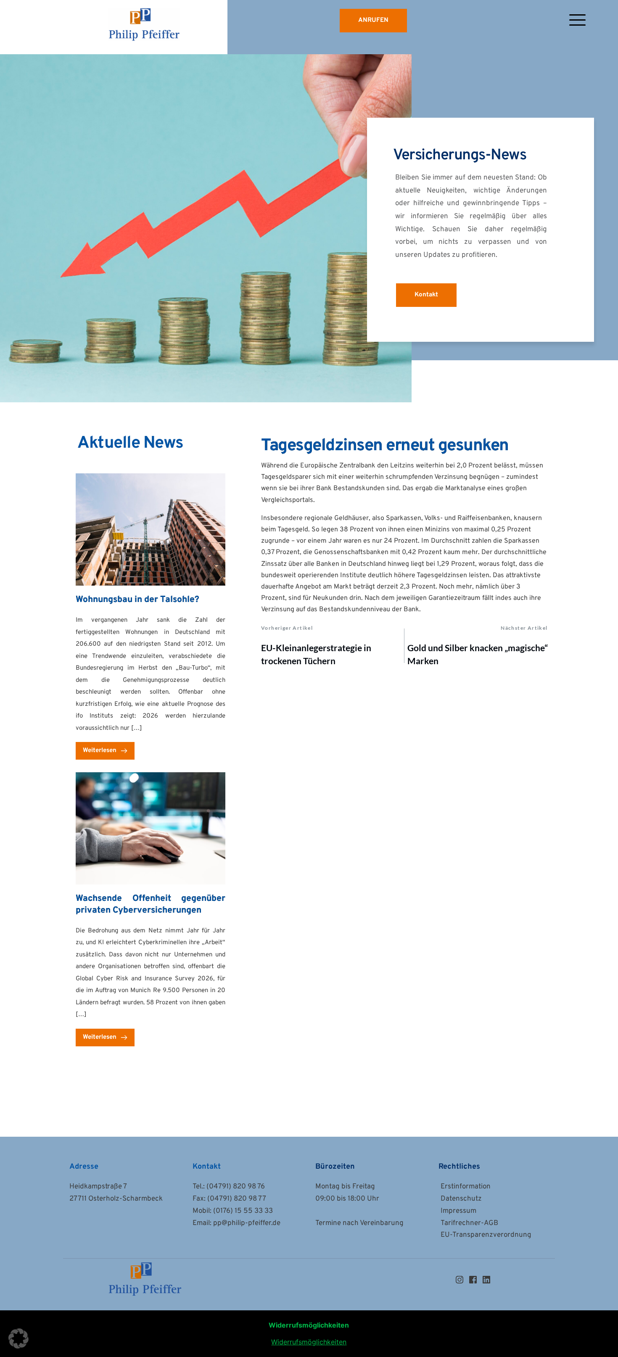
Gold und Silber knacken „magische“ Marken (477, 654)
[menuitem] (493, 1187)
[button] (577, 20)
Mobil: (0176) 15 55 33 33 (233, 1211)
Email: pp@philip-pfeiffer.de (237, 1223)
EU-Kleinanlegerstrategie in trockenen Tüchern (316, 654)
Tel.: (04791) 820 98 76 (229, 1186)
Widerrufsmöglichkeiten (308, 1342)
